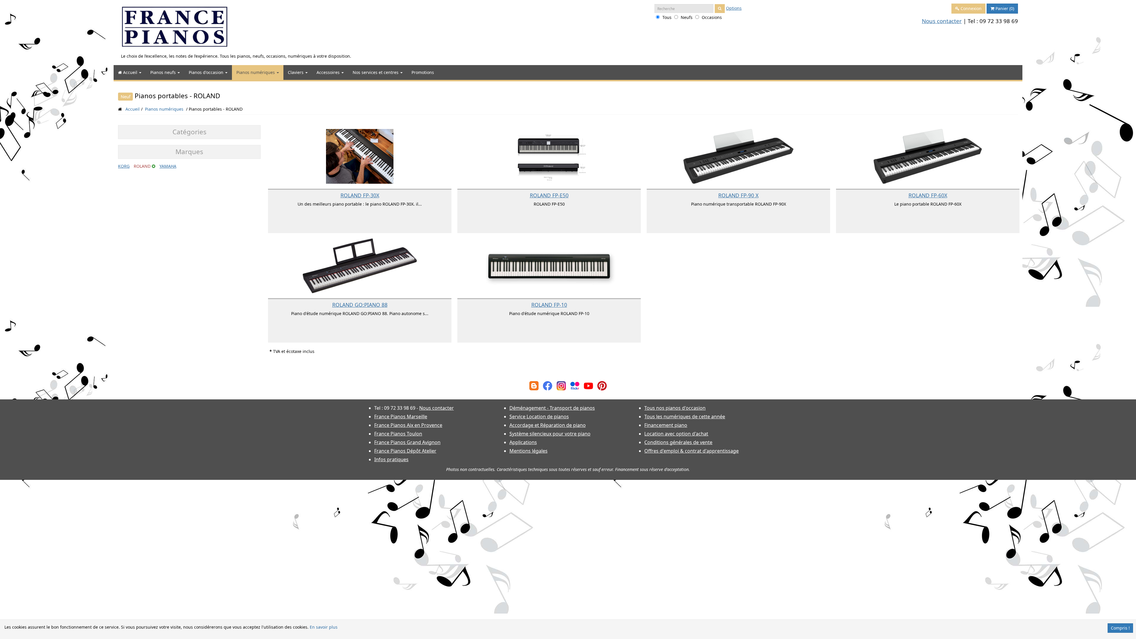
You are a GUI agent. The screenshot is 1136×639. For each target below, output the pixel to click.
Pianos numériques (256, 72)
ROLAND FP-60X (928, 195)
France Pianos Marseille (400, 416)
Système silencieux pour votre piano (549, 433)
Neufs (687, 17)
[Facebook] (547, 385)
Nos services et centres (376, 72)
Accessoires (329, 72)
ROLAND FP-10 (549, 304)
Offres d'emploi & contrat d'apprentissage (691, 451)
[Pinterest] (602, 385)
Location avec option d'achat (676, 433)
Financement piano (665, 425)
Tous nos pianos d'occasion (675, 408)
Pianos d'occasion (207, 72)
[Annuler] (153, 166)
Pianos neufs (163, 72)
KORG (124, 166)
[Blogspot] (534, 385)
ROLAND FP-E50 (549, 195)
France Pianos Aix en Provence (408, 425)
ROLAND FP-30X (360, 195)
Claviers (296, 72)
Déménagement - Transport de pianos (552, 408)
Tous (667, 17)
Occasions (712, 17)
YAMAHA (167, 166)
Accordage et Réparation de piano (547, 425)
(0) (1004, 8)
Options (734, 8)
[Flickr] (575, 385)
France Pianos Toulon (398, 433)
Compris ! (1120, 628)
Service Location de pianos (539, 416)
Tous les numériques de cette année (684, 416)
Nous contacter (942, 21)
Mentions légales (528, 451)
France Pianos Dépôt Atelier (405, 451)
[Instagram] (561, 385)
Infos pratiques (391, 459)
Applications (523, 442)
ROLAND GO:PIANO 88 (360, 304)
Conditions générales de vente (678, 442)
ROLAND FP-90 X (738, 195)
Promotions (423, 72)
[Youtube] (588, 385)
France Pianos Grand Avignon (407, 442)
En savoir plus (324, 627)
